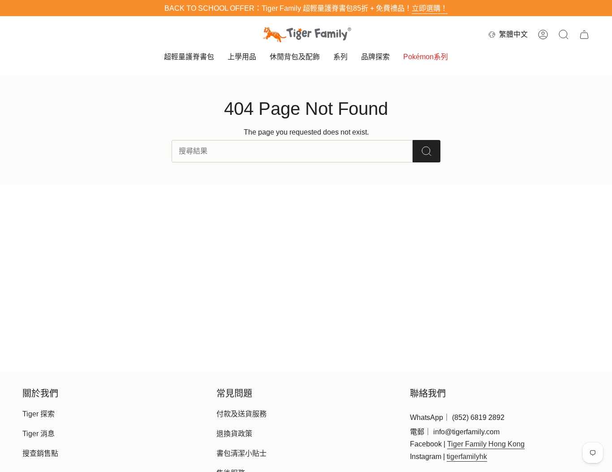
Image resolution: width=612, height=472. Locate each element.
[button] (189, 57)
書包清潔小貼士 (241, 453)
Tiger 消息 (38, 433)
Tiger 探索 (38, 414)
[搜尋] (426, 151)
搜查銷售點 (40, 453)
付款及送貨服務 (241, 414)
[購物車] (584, 34)
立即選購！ (430, 8)
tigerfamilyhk (467, 456)
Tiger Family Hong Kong (486, 444)
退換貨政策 (234, 433)
